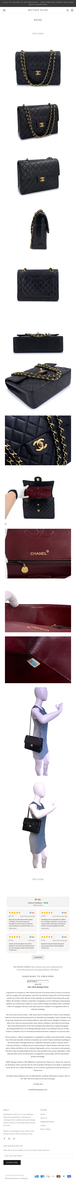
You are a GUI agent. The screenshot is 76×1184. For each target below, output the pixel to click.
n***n (43, 916)
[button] (13, 928)
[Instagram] (9, 1138)
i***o (43, 940)
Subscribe (12, 1162)
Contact (43, 1125)
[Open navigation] (4, 10)
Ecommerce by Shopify (19, 1178)
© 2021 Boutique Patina (14, 1175)
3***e (11, 940)
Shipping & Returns (47, 1122)
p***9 (11, 916)
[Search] (68, 10)
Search (42, 1114)
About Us (43, 1118)
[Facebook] (4, 1138)
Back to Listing (38, 33)
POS (6, 1178)
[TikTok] (14, 1138)
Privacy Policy (45, 1129)
